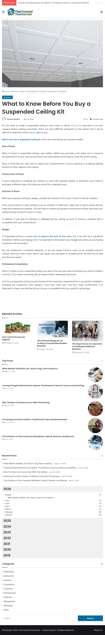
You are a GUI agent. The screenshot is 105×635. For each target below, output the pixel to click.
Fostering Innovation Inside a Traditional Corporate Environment (34, 419)
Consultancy (9, 584)
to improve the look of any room (54, 236)
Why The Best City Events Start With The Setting (26, 402)
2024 (7, 526)
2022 (7, 538)
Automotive (9, 576)
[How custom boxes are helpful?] (17, 328)
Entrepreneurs (10, 593)
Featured (7, 597)
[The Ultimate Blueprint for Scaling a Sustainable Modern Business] (52, 329)
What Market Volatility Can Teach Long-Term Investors (30, 368)
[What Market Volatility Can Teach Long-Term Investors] (95, 374)
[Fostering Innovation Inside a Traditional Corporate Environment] (95, 425)
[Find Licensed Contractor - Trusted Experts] (20, 12)
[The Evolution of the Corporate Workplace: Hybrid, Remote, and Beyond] (95, 442)
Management (9, 601)
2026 (7, 489)
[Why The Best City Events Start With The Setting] (95, 408)
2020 (7, 549)
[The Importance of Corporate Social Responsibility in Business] (87, 331)
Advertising (9, 572)
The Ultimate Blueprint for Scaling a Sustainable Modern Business (52, 343)
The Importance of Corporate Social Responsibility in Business (87, 346)
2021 (6, 544)
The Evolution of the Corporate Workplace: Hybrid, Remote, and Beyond (38, 436)
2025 (7, 520)
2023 (7, 532)
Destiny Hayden (13, 119)
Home (6, 91)
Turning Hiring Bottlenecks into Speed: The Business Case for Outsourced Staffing (53, 3)
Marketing (8, 606)
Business (14, 91)
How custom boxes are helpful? (13, 338)
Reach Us (98, 630)
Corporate (8, 589)
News (6, 610)
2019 (6, 555)
